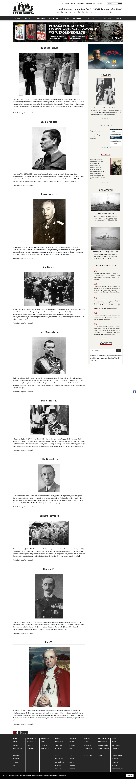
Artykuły (30, 741)
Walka (57, 755)
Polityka (90, 18)
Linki (113, 752)
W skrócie (30, 745)
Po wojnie (16, 762)
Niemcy (71, 762)
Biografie (77, 18)
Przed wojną (59, 741)
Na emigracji (59, 758)
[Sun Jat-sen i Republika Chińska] (106, 91)
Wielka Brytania (74, 752)
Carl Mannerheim (49, 332)
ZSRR (70, 755)
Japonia (71, 758)
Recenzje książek (103, 745)
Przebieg (15, 745)
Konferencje (88, 748)
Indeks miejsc (45, 748)
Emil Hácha (49, 267)
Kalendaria (30, 748)
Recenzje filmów (103, 748)
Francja (72, 745)
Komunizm (58, 769)
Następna (24, 733)
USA (70, 748)
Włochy (72, 765)
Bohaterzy (58, 765)
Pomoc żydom (59, 762)
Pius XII (49, 642)
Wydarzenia (40, 18)
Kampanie (44, 745)
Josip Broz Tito (49, 121)
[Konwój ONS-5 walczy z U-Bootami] (105, 238)
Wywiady (101, 755)
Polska (66, 18)
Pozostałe (29, 113)
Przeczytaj (65, 3)
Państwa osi (87, 745)
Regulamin (115, 758)
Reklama (115, 762)
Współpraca (90, 3)
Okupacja (16, 758)
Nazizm (15, 752)
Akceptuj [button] (129, 775)
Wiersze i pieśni (102, 741)
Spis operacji (45, 752)
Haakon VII (49, 568)
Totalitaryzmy (17, 748)
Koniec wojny (88, 752)
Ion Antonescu (49, 194)
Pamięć (15, 765)
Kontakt (100, 3)
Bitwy (43, 741)
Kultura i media (104, 18)
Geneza (15, 741)
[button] (102, 118)
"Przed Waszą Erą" (117, 769)
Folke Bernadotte (49, 459)
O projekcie (81, 3)
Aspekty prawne (89, 755)
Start (17, 18)
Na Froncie (54, 18)
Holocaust (16, 755)
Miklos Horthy (49, 400)
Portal (118, 18)
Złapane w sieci (102, 752)
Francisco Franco (49, 47)
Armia (57, 752)
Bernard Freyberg (49, 515)
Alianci (86, 741)
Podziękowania (117, 755)
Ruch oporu (59, 748)
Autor (73, 3)
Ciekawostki (31, 752)
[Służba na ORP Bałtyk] (105, 202)
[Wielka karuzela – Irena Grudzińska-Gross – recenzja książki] (114, 166)
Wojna (27, 18)
